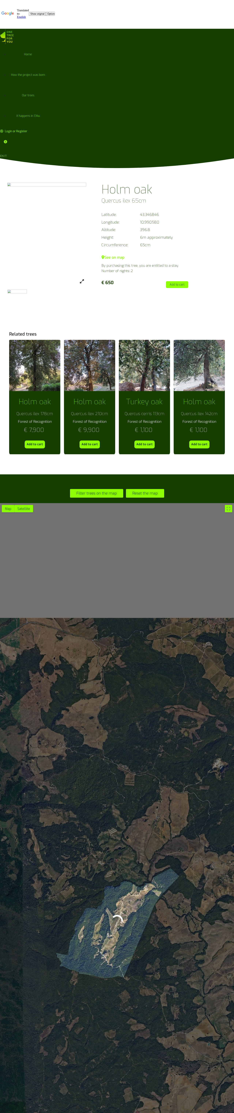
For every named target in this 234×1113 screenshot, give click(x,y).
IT (5, 156)
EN (2, 156)
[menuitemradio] (8, 508)
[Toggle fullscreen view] (228, 508)
